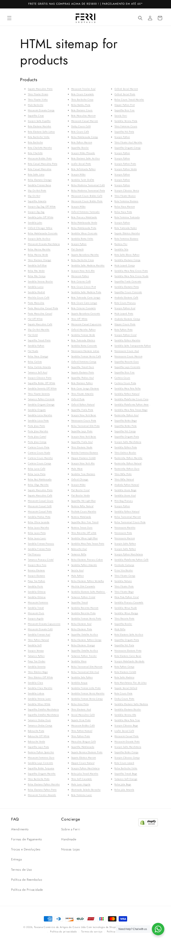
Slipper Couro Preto (124, 324)
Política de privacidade (63, 931)
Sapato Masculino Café (40, 324)
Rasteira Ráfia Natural (82, 506)
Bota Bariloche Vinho (39, 137)
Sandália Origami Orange (41, 404)
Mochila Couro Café (38, 297)
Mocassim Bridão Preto (40, 158)
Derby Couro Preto (124, 698)
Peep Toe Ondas (36, 661)
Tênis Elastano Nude (81, 447)
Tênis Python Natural (38, 640)
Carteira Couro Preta (38, 447)
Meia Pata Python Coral (126, 597)
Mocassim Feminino (38, 602)
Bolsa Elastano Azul (81, 623)
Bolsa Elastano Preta (81, 629)
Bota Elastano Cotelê (125, 672)
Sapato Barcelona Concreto (85, 313)
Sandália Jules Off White (40, 217)
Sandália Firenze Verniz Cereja (87, 698)
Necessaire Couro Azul (126, 351)
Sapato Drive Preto (81, 720)
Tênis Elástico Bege (38, 672)
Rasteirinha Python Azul (126, 415)
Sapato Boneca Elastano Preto (87, 752)
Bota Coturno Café (81, 281)
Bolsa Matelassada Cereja (84, 137)
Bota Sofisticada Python (83, 169)
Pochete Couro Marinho (83, 511)
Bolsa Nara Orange (38, 356)
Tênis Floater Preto (124, 586)
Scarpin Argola (35, 618)
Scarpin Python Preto (125, 163)
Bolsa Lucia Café (36, 468)
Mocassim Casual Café (40, 506)
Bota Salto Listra (36, 174)
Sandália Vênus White (39, 704)
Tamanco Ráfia (78, 554)
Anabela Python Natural (126, 484)
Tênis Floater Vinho (38, 99)
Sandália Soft (35, 645)
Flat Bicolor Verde (80, 495)
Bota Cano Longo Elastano (85, 388)
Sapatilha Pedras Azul (82, 377)
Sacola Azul (77, 570)
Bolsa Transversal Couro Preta (129, 522)
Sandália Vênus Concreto (84, 233)
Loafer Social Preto (81, 163)
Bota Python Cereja (124, 666)
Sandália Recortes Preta (83, 613)
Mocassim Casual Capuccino (86, 324)
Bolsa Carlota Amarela (39, 367)
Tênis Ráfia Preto (123, 474)
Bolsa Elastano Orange (40, 179)
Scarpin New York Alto (83, 270)
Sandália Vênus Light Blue (84, 538)
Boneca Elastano (36, 570)
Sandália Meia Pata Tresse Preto (87, 543)
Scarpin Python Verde (125, 169)
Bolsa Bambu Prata (80, 105)
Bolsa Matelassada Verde (84, 222)
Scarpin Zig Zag (36, 212)
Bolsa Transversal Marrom (127, 516)
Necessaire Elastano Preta (127, 650)
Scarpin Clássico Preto (39, 377)
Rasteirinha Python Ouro (126, 468)
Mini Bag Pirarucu (123, 500)
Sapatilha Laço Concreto (127, 367)
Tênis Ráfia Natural (124, 479)
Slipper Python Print (124, 105)
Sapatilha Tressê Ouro (82, 367)
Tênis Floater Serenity (39, 393)
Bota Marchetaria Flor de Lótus (130, 682)
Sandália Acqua (79, 682)
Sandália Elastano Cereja (127, 260)
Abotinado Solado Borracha (86, 789)
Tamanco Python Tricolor (84, 656)
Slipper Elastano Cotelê (83, 458)
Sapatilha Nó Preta (124, 131)
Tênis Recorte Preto (124, 618)
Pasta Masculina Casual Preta (43, 308)
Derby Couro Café (81, 126)
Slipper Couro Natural (83, 763)
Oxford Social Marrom (126, 88)
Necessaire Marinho (124, 527)
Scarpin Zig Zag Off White (42, 206)
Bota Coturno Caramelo (83, 308)
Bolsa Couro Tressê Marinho (129, 99)
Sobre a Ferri (70, 829)
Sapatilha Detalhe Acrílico (84, 634)
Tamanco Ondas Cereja (40, 725)
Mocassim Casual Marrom (84, 121)
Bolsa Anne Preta (80, 704)
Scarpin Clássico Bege (126, 725)
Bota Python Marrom (81, 142)
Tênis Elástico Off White (40, 677)
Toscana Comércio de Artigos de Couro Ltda (60, 927)
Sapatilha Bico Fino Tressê (85, 522)
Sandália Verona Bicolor (40, 281)
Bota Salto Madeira (124, 677)
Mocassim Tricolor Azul (83, 88)
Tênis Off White (79, 319)
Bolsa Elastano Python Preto (42, 789)
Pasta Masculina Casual (40, 313)
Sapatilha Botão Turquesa (41, 768)
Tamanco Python (36, 656)
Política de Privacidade (27, 889)
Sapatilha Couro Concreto (128, 292)
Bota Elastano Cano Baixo (127, 656)
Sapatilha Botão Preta (125, 426)
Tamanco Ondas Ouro (39, 720)
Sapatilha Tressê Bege (125, 773)
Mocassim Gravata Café (40, 629)
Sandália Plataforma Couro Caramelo (133, 399)
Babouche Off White (38, 736)
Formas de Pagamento (26, 839)
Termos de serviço (91, 931)
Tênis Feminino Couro (125, 126)
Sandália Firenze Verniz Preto (86, 618)
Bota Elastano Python (82, 383)
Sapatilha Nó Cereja (125, 431)
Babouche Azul (79, 549)
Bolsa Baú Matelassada (40, 479)
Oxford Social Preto (124, 94)
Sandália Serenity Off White (42, 388)
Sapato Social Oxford (125, 688)
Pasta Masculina (36, 302)
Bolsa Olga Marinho (38, 484)
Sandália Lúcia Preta (38, 420)
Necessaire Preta (123, 533)
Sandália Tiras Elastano (83, 474)
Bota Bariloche (35, 142)
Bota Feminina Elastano (126, 201)
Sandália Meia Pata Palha (127, 388)
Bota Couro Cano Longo (84, 302)
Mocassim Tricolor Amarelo (42, 795)
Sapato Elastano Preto (82, 372)
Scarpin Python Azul (124, 308)
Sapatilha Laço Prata (38, 747)
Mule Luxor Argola (80, 784)
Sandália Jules (35, 222)
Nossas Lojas (70, 849)
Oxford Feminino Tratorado (85, 212)
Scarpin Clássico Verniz (126, 190)
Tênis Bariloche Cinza (82, 99)
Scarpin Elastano (36, 575)
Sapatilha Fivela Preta (82, 409)
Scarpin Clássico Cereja (127, 757)
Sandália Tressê (36, 607)
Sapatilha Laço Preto (82, 431)
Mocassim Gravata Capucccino (44, 623)
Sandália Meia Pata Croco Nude (131, 276)
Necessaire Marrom (124, 538)
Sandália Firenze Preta (39, 549)
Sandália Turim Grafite (82, 179)
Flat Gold (33, 335)
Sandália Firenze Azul (39, 634)
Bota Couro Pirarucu (125, 302)
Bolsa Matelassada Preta (83, 228)
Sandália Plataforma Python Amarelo (133, 404)
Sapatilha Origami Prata (126, 436)
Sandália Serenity (36, 666)
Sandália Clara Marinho (40, 688)
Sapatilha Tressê (79, 602)
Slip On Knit (34, 195)
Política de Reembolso (26, 879)
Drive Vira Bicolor (123, 570)
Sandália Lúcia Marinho (40, 415)
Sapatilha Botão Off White (41, 383)
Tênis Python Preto (80, 736)
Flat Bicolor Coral (80, 490)
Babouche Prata (36, 730)
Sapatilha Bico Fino (124, 110)
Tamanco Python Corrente (41, 399)
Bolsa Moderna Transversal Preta (88, 190)
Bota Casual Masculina (39, 169)
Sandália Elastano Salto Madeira (131, 704)
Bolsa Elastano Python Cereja (86, 640)
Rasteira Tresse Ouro (82, 527)
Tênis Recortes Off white (83, 533)
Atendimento (20, 829)
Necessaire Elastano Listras (85, 351)
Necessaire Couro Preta (83, 420)
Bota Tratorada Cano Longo (85, 297)
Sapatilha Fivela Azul (82, 442)
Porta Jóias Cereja (37, 442)
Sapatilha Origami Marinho (42, 773)
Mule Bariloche (35, 105)
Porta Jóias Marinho (38, 431)
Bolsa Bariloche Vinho (125, 768)
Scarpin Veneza (36, 650)
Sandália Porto (35, 586)
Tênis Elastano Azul (81, 709)
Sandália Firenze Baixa (39, 185)
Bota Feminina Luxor (81, 795)
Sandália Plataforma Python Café (131, 559)
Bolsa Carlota (35, 361)
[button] (9, 18)
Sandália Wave (79, 661)
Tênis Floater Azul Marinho (128, 142)
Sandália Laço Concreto (40, 763)
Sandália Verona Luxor (39, 698)
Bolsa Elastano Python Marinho (44, 784)
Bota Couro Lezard (124, 763)
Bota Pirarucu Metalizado (84, 217)
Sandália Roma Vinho (82, 238)
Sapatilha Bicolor (80, 147)
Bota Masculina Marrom (83, 115)
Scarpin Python (79, 244)
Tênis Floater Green (38, 94)
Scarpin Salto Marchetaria (127, 442)
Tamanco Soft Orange (125, 779)
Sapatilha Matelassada (82, 747)
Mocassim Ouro (36, 613)
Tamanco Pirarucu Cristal (40, 559)
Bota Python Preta (123, 329)
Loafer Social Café (124, 730)
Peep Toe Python (36, 581)
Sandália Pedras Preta (39, 516)
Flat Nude (33, 351)
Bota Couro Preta (123, 693)
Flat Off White (35, 319)
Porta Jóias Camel (37, 436)
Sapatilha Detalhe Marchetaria (43, 709)
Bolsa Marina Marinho (39, 249)
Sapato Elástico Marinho (127, 233)
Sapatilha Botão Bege (125, 420)
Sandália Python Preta (125, 447)
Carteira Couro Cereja (39, 463)
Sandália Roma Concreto (84, 345)
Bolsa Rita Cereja (36, 276)
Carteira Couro (122, 377)
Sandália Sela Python (82, 677)
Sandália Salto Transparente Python (132, 345)
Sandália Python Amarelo (84, 565)
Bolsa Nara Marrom (124, 206)
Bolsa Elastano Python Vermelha (87, 581)
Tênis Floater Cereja (124, 575)
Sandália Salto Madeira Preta (86, 292)
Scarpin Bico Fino (37, 565)
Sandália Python (36, 345)
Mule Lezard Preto (123, 313)
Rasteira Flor (120, 244)
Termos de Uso (21, 869)
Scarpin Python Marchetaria (85, 768)
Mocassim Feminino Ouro (41, 757)
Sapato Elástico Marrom (83, 757)
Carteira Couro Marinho (40, 458)
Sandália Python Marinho (127, 340)
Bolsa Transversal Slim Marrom (86, 666)
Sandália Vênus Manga (126, 613)
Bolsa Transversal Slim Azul (85, 672)
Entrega (16, 859)
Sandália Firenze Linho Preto (86, 688)
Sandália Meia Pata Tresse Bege (130, 409)
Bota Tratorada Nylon (125, 228)
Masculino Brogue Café (83, 741)
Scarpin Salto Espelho (39, 121)
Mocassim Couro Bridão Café (86, 195)
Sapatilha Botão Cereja (126, 752)
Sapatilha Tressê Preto (39, 340)
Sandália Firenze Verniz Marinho (88, 693)
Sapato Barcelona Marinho (85, 254)
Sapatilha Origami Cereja (127, 147)
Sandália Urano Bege (125, 490)
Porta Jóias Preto (36, 426)
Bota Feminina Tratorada (127, 217)
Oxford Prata (78, 399)
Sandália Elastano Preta (126, 286)
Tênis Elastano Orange (39, 260)
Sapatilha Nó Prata (124, 645)
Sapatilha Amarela (37, 201)
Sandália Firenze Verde (83, 335)
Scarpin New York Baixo (83, 415)
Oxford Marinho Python (83, 329)
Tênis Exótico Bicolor (125, 452)
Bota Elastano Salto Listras (41, 131)
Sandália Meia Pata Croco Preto (131, 270)
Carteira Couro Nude (39, 452)
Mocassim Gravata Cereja (41, 110)
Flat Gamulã (77, 249)
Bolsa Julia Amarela (124, 789)
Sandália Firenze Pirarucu (41, 543)
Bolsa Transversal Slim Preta (85, 426)
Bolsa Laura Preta (37, 533)
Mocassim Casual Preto (40, 511)
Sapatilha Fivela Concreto (127, 281)
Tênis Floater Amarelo (82, 393)
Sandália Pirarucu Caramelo (128, 602)
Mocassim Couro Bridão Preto (87, 201)
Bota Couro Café (80, 131)
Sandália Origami (37, 409)
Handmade (68, 839)
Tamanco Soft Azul (37, 372)
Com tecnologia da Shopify (102, 927)
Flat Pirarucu (34, 554)
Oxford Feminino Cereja (83, 361)
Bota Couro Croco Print (83, 286)
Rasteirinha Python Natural (128, 463)
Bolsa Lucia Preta (36, 474)
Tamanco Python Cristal (83, 597)
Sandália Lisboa (36, 693)
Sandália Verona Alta (125, 714)
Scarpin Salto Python (125, 543)
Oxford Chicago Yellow (40, 228)
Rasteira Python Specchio (41, 752)
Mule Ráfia (119, 629)
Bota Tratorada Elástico (83, 340)
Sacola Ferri (120, 115)
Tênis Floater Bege (124, 591)
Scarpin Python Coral (125, 335)
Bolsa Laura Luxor (37, 538)
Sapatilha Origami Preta (126, 640)
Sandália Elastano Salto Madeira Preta (91, 591)
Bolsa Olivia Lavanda (38, 522)
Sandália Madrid (36, 292)
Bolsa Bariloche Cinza (82, 260)
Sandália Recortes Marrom (84, 607)
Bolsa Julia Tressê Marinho (84, 773)
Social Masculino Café (83, 714)
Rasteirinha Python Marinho (128, 458)
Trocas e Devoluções (25, 849)
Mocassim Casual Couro (40, 500)
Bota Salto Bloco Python (126, 254)
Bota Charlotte (35, 153)
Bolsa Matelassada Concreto (43, 233)
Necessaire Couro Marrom (128, 356)
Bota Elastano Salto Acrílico (85, 158)
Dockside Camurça (124, 565)
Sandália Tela (121, 249)
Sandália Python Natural (126, 393)
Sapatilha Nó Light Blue (83, 500)
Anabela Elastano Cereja (127, 319)
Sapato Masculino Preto (40, 88)
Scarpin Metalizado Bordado (129, 661)
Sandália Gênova (37, 591)
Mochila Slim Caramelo (83, 586)
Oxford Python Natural (83, 404)
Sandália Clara (35, 682)
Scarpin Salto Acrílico (39, 238)
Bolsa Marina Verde (38, 254)
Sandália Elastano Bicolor (127, 709)
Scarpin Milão (78, 174)
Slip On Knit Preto (37, 190)
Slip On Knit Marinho (38, 329)
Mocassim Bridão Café (83, 725)
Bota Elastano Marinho (39, 126)
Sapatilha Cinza (36, 115)
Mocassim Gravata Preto (127, 741)
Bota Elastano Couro (82, 110)
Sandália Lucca (35, 286)
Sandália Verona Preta (125, 121)
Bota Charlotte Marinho (40, 147)
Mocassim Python (80, 276)
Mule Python (77, 575)
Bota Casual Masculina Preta (42, 163)
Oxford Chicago (79, 479)
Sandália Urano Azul (125, 495)
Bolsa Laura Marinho (38, 527)
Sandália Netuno (123, 581)
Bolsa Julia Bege (122, 784)
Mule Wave (77, 468)
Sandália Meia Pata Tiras (127, 720)
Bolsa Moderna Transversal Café (88, 185)
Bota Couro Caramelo (82, 94)
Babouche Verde (36, 741)
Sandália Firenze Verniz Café (86, 356)
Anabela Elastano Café (126, 297)
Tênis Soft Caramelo (81, 779)
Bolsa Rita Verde (36, 270)
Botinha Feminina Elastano (84, 452)
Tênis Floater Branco (125, 195)
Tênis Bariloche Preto (39, 779)
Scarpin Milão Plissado (83, 153)
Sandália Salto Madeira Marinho (88, 265)
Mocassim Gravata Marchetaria (44, 244)
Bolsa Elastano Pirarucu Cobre (87, 559)
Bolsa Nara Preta (123, 212)
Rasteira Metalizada (81, 516)
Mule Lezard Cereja (124, 265)
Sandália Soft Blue (37, 265)
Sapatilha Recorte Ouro (126, 361)
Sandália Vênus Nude (125, 607)
